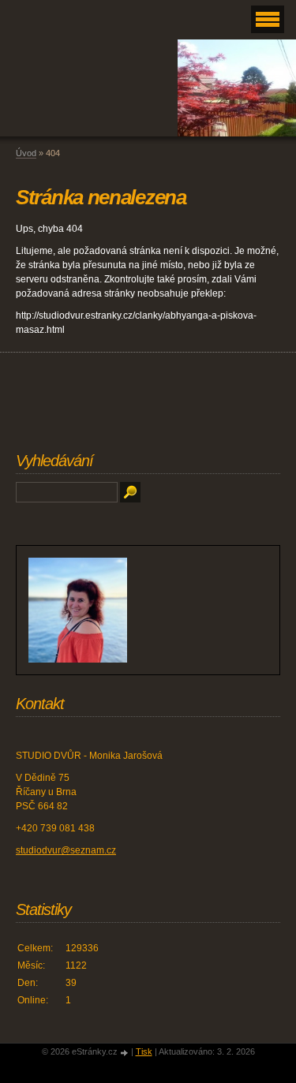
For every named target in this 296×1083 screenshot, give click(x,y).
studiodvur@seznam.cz (66, 850)
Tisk (144, 1051)
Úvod (26, 153)
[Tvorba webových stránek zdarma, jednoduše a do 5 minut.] (125, 1052)
